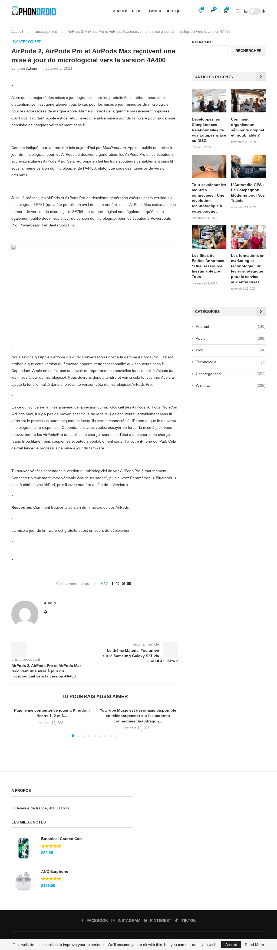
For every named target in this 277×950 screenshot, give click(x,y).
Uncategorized (46, 32)
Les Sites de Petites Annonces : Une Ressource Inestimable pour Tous (208, 266)
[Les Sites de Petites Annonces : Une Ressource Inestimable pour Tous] (209, 237)
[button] (18, 722)
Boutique (174, 11)
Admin (31, 68)
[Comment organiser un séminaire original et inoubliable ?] (248, 101)
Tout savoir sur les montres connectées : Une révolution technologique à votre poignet (209, 198)
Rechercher (202, 42)
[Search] (237, 11)
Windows (231, 385)
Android (231, 326)
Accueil (120, 11)
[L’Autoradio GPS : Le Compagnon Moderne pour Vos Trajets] (248, 166)
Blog (136, 11)
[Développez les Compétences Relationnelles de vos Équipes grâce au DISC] (209, 101)
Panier (155, 11)
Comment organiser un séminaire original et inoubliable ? (247, 127)
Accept (231, 944)
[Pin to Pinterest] (123, 583)
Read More (254, 944)
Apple (231, 338)
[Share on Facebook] (112, 583)
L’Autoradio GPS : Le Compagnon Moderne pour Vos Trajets (248, 193)
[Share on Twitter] (118, 583)
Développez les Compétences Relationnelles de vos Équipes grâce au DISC (209, 129)
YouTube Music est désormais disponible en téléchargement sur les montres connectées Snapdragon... (138, 715)
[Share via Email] (129, 583)
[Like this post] (106, 583)
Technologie (231, 362)
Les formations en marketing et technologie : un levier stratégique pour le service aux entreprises (248, 268)
